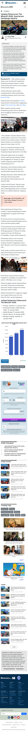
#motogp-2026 (6, 366)
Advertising (16, 722)
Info (19, 697)
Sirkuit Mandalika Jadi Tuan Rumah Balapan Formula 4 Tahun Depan (14, 200)
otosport (6, 11)
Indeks (14, 647)
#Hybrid (18, 515)
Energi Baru (12, 692)
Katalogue (12, 701)
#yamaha (21, 366)
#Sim (12, 515)
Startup (19, 686)
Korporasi (12, 687)
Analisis (19, 693)
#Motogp (17, 512)
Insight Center (21, 700)
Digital (19, 682)
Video (11, 697)
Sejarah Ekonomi (4, 692)
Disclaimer (23, 724)
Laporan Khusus (4, 702)
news (3, 587)
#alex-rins (16, 370)
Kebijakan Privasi (16, 724)
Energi (2, 687)
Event (19, 703)
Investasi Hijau (13, 695)
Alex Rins (23, 105)
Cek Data (20, 695)
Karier (21, 722)
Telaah (2, 698)
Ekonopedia (3, 691)
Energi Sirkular (13, 693)
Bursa (11, 686)
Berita (2, 682)
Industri (2, 685)
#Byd (23, 515)
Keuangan (12, 685)
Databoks (20, 702)
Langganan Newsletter (7, 710)
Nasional (3, 683)
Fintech (19, 685)
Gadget (19, 687)
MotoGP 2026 (5, 97)
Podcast (11, 703)
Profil (2, 693)
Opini (2, 699)
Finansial (11, 682)
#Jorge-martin (5, 515)
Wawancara (3, 701)
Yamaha (22, 101)
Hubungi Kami (19, 668)
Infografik (20, 692)
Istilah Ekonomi (4, 695)
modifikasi (4, 639)
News (11, 698)
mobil (3, 610)
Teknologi (20, 688)
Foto (10, 702)
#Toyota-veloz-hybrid (7, 512)
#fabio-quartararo (7, 370)
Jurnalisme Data (21, 691)
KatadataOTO (21, 704)
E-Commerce (21, 683)
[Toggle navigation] (25, 7)
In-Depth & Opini (4, 697)
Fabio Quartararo (10, 105)
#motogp (14, 366)
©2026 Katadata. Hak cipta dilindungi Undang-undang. (13, 729)
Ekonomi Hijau (13, 691)
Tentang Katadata (9, 722)
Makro (11, 683)
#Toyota (12, 509)
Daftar (24, 713)
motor (3, 472)
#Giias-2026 (5, 509)
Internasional (3, 686)
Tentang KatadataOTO (9, 668)
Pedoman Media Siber (6, 724)
